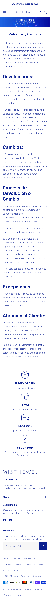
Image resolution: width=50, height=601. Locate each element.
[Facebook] (11, 520)
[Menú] (4, 12)
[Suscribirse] (43, 546)
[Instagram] (4, 520)
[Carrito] (45, 12)
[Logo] (25, 12)
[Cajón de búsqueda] (40, 12)
